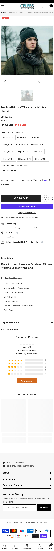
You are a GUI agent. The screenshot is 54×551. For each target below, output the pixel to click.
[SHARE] (51, 199)
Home (3, 13)
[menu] (2, 6)
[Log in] (43, 6)
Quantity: (5, 185)
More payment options (27, 213)
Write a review (27, 381)
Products (12, 13)
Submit (44, 507)
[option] (27, 50)
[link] (14, 434)
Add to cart (21, 198)
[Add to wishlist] (45, 198)
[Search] (10, 6)
